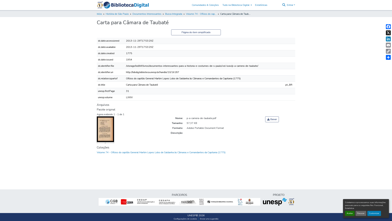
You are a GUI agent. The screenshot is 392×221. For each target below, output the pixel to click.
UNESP (191, 215)
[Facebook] (388, 27)
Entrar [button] (290, 5)
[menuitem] (237, 5)
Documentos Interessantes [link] (146, 14)
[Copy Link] (388, 51)
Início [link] (99, 14)
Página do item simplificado (196, 32)
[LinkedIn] (388, 39)
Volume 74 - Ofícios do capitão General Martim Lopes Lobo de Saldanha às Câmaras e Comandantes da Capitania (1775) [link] (201, 14)
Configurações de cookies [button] (185, 219)
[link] (272, 119)
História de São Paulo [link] (117, 14)
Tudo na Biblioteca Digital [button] (235, 5)
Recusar (361, 213)
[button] (126, 5)
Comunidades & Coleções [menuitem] (205, 5)
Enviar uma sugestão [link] (209, 219)
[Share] (388, 57)
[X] (388, 33)
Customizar (374, 213)
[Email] (388, 45)
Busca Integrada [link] (173, 14)
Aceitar (350, 213)
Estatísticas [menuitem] (261, 5)
